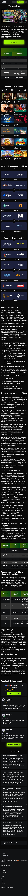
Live (10, 90)
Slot (23, 90)
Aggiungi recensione (14, 693)
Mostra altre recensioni (14, 744)
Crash (16, 90)
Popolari (3, 90)
